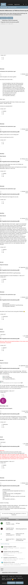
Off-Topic (18, 523)
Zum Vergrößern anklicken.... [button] (9, 95)
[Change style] (21, 3)
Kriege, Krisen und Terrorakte (20, 534)
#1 (3, 59)
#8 (3, 319)
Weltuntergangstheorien (21, 528)
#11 (3, 427)
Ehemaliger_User (4, 406)
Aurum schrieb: (6, 303)
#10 (3, 396)
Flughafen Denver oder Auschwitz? (10, 528)
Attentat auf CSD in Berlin (9, 562)
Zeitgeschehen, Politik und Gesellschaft (21, 539)
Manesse (4, 23)
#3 (3, 143)
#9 (3, 350)
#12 (3, 468)
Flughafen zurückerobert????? (10, 534)
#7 (3, 282)
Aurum (1, 262)
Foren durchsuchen (12, 7)
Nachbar (2, 153)
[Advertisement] (14, 40)
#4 (3, 176)
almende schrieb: (6, 489)
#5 (3, 203)
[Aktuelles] (23, 4)
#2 (3, 114)
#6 (3, 252)
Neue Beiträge (4, 7)
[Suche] (26, 4)
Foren (3, 4)
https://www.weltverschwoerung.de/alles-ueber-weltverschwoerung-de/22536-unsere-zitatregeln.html (12, 452)
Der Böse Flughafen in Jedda (10, 523)
